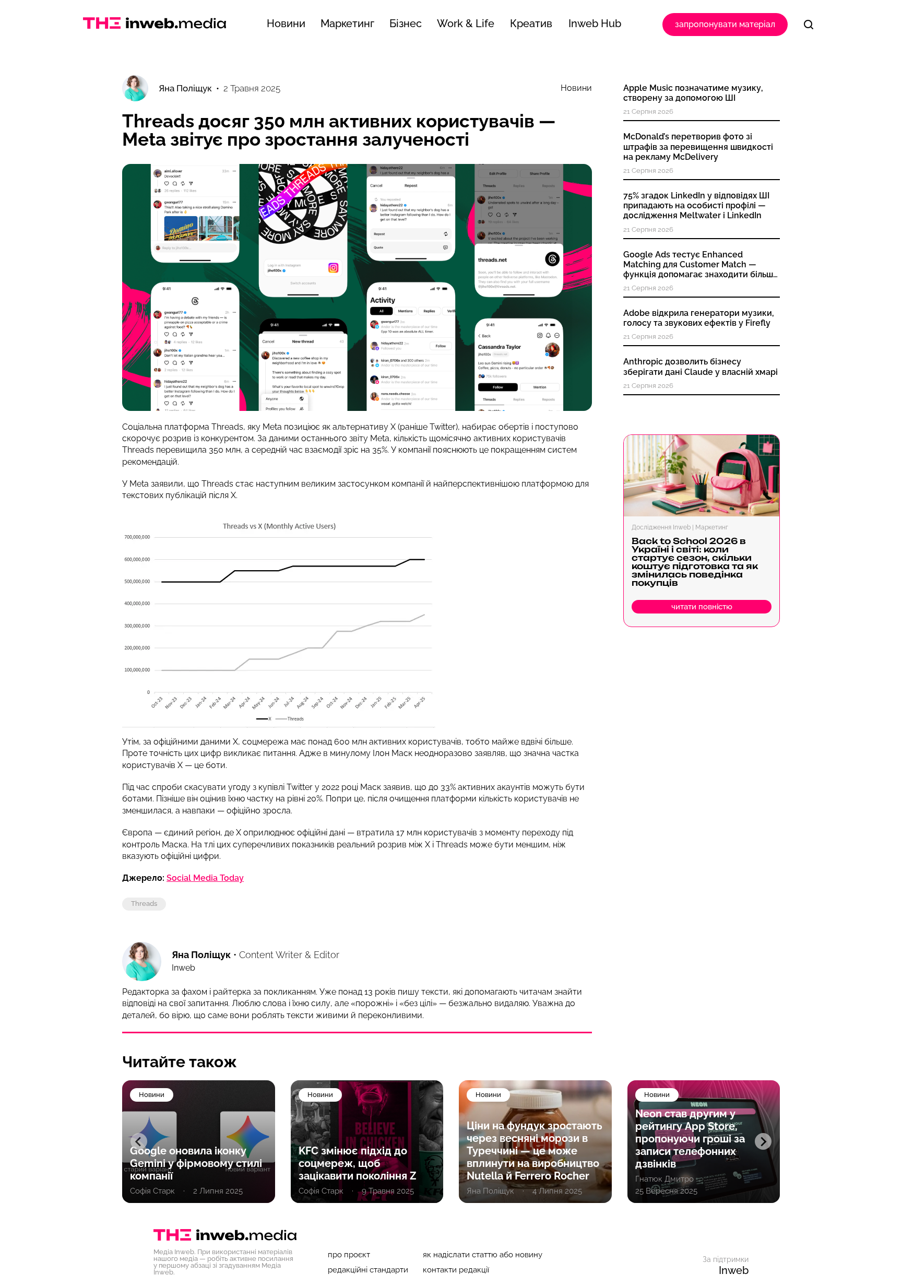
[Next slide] (763, 1141)
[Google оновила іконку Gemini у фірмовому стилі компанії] (198, 1141)
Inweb (734, 1270)
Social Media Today (205, 878)
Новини (576, 88)
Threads (144, 903)
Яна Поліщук (201, 954)
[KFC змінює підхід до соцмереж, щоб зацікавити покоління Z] (367, 1141)
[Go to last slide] (138, 1141)
